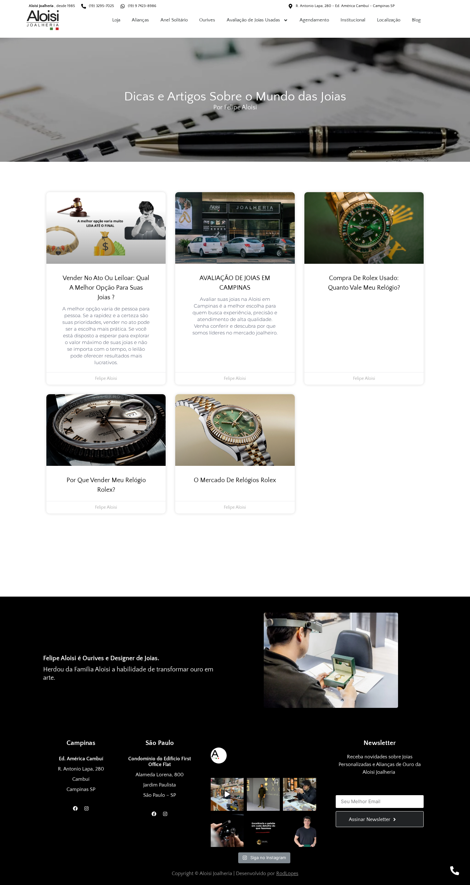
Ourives (207, 20)
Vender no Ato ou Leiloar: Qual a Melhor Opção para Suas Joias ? (106, 288)
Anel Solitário (174, 20)
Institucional (353, 20)
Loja (116, 20)
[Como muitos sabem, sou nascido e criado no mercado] (263, 794)
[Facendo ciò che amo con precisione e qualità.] (299, 794)
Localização (388, 20)
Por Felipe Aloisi (235, 107)
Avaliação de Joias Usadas (253, 20)
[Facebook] (75, 808)
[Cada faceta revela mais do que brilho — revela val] (227, 830)
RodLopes (287, 873)
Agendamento (314, 20)
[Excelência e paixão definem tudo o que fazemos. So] (263, 830)
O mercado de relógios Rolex (235, 480)
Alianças (140, 20)
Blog (416, 20)
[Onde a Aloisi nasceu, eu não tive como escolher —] (299, 830)
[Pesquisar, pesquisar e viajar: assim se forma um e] (227, 794)
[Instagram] (86, 808)
